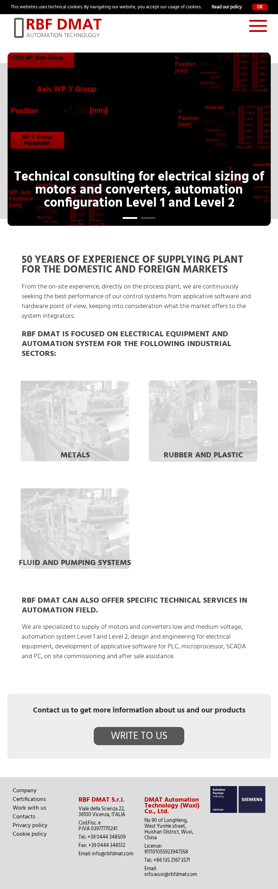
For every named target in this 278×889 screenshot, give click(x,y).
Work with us (29, 808)
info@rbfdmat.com (112, 853)
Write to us (139, 736)
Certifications (29, 799)
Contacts (24, 816)
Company (25, 790)
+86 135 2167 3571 (171, 860)
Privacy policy (30, 825)
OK (260, 7)
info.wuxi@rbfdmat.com (170, 874)
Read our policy (227, 7)
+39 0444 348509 (107, 837)
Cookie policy (30, 834)
